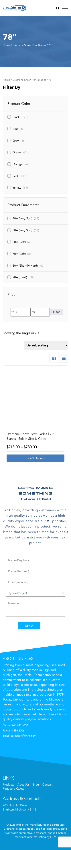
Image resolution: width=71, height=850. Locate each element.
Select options (35, 458)
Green (20, 152)
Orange (21, 164)
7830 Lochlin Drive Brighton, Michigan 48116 (19, 807)
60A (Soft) (22, 242)
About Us (23, 785)
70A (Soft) (22, 254)
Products (8, 785)
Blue (19, 129)
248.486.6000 (20, 725)
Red (19, 176)
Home (6, 45)
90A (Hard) (23, 277)
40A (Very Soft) (26, 219)
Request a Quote (13, 789)
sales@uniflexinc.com (23, 735)
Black (20, 117)
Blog (36, 785)
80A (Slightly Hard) (28, 266)
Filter (56, 312)
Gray (19, 141)
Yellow (20, 188)
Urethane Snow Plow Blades (29, 45)
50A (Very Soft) (26, 230)
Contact (47, 785)
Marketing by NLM (45, 837)
